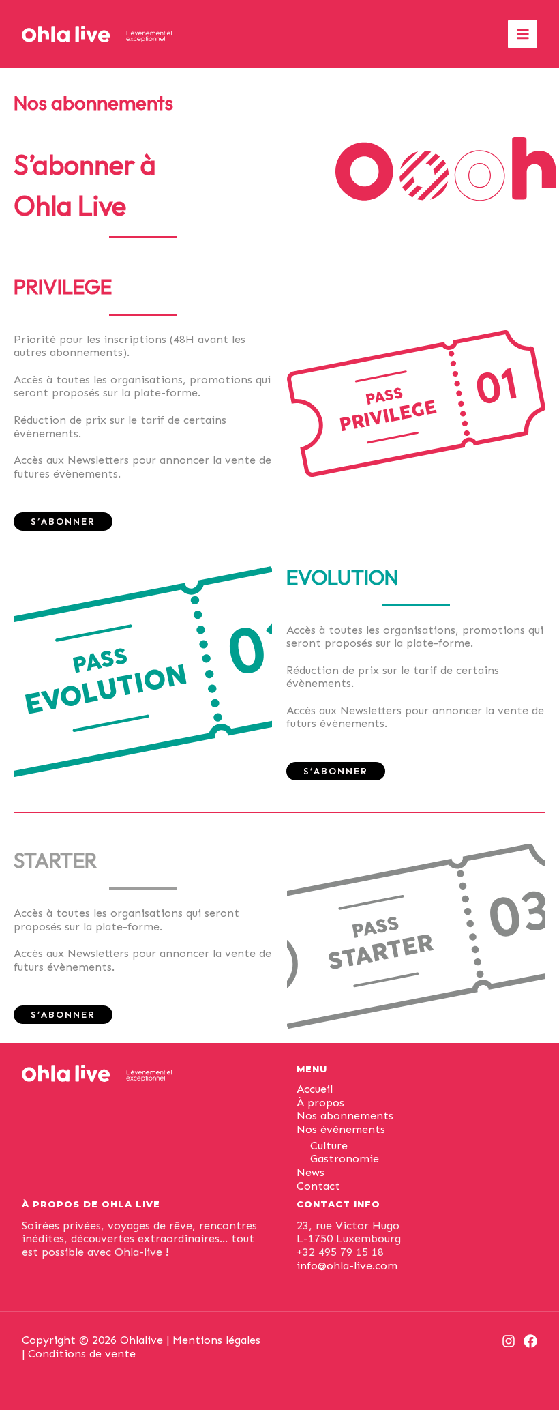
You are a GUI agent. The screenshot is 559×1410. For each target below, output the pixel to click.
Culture (329, 1145)
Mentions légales (216, 1340)
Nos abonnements (345, 1115)
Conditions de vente (82, 1353)
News (310, 1172)
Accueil (315, 1089)
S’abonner (63, 521)
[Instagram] (508, 1341)
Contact (318, 1185)
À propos (320, 1102)
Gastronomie (344, 1158)
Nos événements (341, 1129)
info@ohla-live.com (347, 1265)
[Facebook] (530, 1341)
